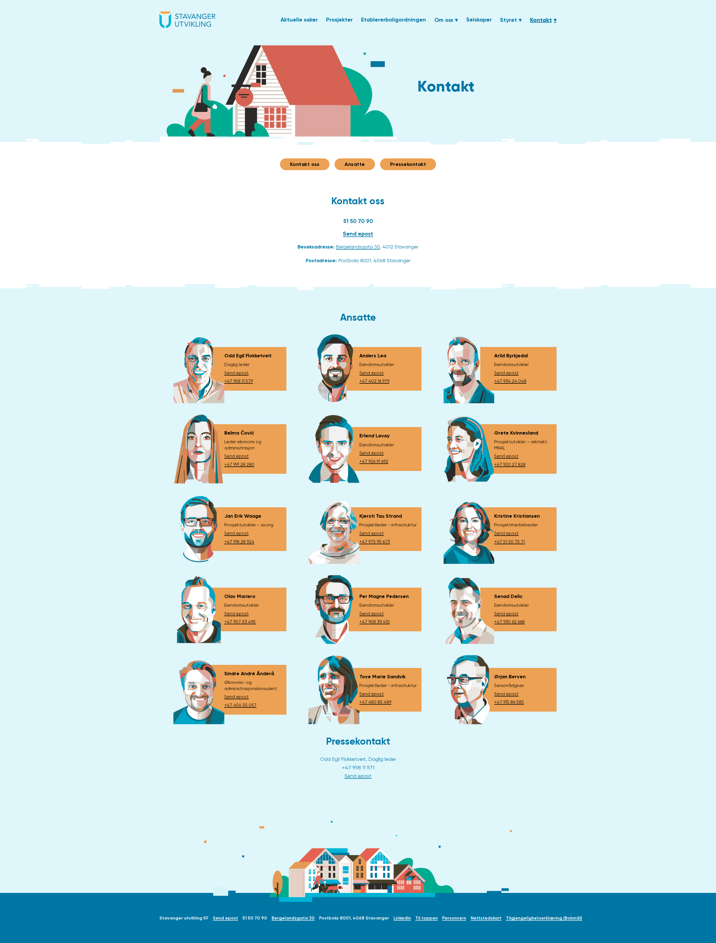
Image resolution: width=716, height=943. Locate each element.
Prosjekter (339, 19)
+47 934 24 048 (510, 381)
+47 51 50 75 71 (509, 541)
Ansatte (355, 164)
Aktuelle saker (299, 19)
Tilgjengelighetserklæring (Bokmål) (544, 918)
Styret (508, 20)
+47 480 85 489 (375, 702)
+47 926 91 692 (373, 461)
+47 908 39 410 (374, 621)
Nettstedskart (486, 918)
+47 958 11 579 (238, 381)
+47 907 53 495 (240, 621)
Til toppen (426, 918)
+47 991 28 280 (239, 464)
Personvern (454, 918)
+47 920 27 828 (510, 464)
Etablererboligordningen (393, 19)
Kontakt (541, 20)
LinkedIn (402, 918)
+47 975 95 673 (374, 541)
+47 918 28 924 (239, 541)
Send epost (358, 233)
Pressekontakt (408, 164)
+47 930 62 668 (509, 621)
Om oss (443, 20)
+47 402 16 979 (374, 381)
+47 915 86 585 (509, 702)
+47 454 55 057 (240, 705)
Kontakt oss (305, 164)
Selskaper (479, 19)
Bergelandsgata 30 (358, 247)
